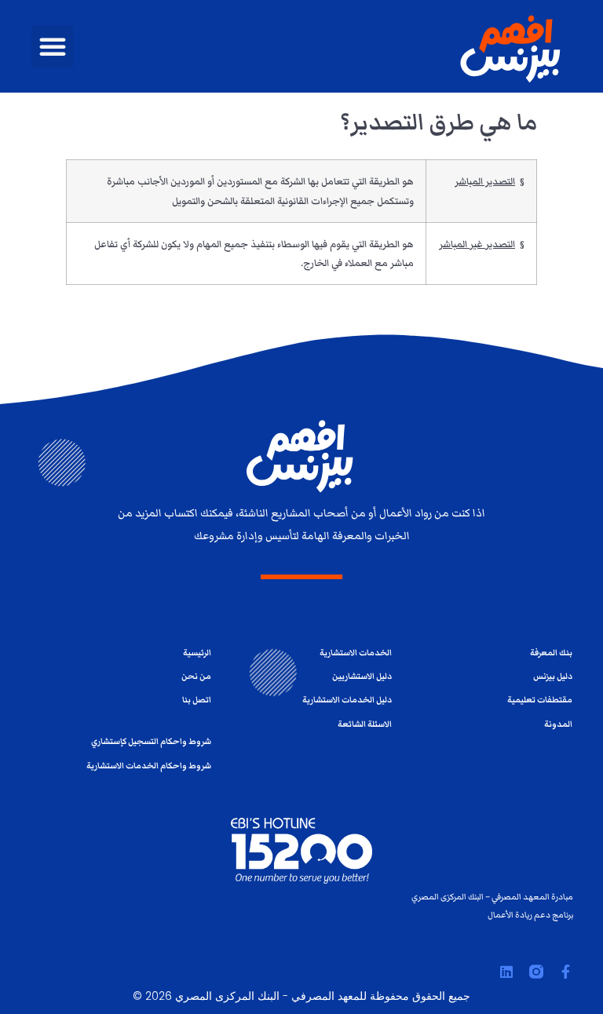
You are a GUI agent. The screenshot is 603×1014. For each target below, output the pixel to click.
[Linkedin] (506, 972)
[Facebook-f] (566, 972)
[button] (52, 46)
